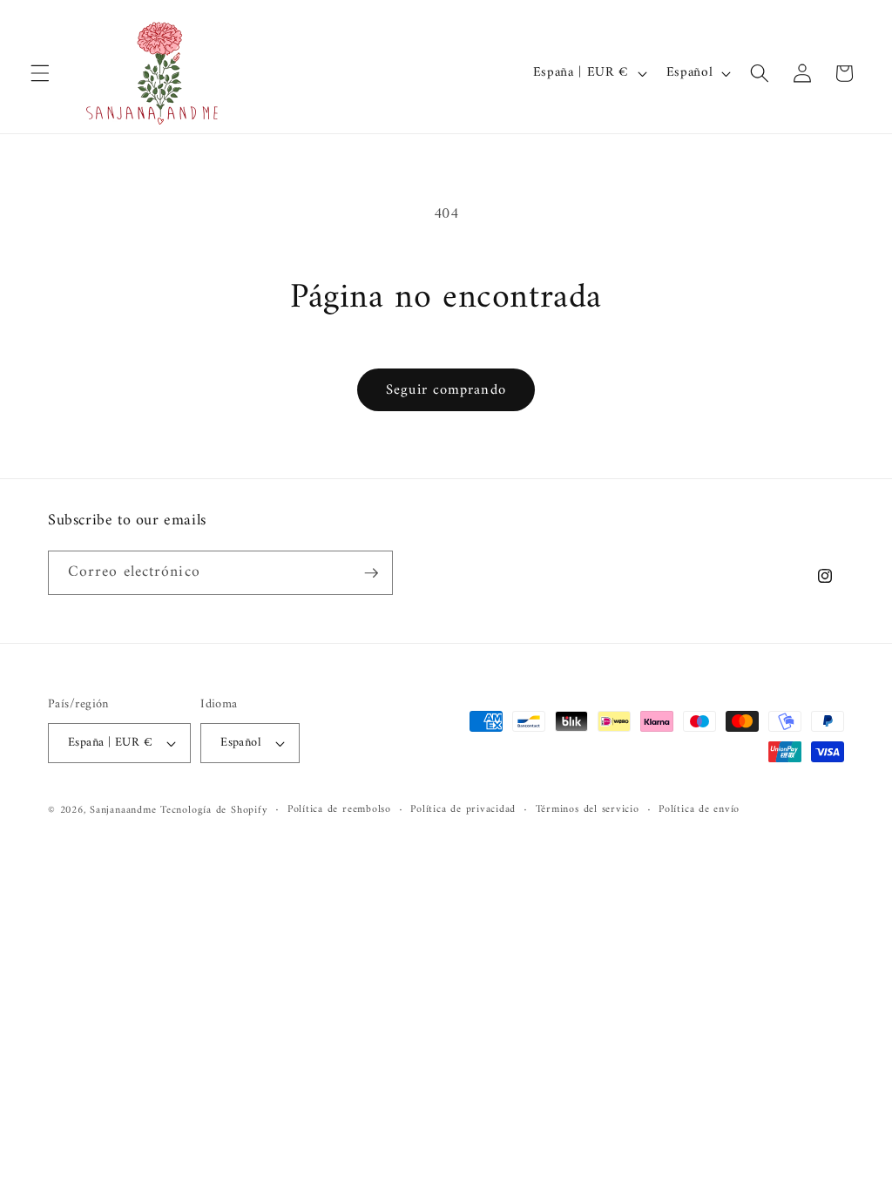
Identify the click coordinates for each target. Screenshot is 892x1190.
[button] (40, 73)
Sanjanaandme (125, 810)
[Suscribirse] (371, 573)
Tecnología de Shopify (213, 810)
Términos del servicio (587, 810)
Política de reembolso (339, 810)
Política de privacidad (463, 810)
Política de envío (699, 810)
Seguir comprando (446, 389)
